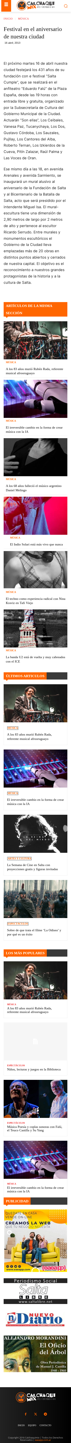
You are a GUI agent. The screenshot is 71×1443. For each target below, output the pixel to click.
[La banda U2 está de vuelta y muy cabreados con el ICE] (35, 628)
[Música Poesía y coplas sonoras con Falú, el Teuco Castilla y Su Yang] (35, 1099)
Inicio (8, 18)
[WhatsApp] (45, 51)
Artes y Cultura (19, 858)
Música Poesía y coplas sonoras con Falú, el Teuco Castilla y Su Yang (34, 1128)
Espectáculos (18, 923)
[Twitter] (35, 1414)
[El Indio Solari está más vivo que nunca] (35, 516)
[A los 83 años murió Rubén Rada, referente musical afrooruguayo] (35, 340)
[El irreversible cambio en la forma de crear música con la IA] (35, 399)
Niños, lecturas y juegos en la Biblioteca (34, 1069)
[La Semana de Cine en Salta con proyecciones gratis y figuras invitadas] (35, 834)
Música (23, 18)
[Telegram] (54, 51)
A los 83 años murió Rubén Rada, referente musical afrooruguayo (29, 1010)
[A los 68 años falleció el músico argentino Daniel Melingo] (35, 457)
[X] (37, 51)
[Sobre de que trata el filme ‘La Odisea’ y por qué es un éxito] (35, 899)
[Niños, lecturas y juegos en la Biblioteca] (35, 1041)
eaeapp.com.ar (43, 1440)
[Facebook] (28, 51)
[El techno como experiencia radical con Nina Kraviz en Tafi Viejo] (35, 570)
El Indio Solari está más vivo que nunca (36, 544)
